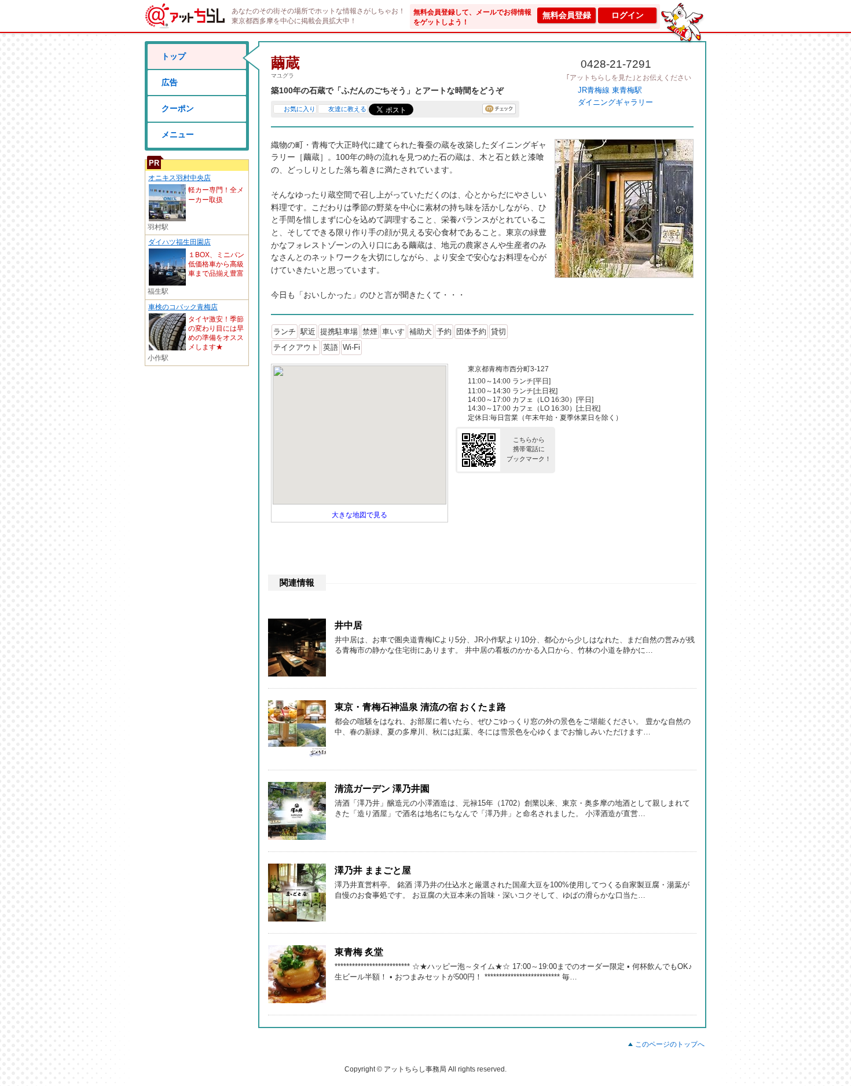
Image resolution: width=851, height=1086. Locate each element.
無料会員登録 (566, 15)
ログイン (627, 15)
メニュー (178, 134)
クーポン (178, 108)
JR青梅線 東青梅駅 (610, 90)
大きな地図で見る (359, 515)
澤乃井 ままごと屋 (373, 870)
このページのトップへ (670, 1044)
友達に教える (347, 108)
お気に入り (300, 108)
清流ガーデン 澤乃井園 (382, 789)
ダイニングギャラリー (615, 102)
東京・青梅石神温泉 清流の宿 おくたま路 (420, 707)
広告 (170, 82)
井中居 (348, 625)
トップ (174, 56)
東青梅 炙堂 (359, 952)
